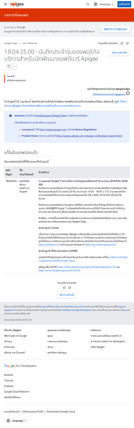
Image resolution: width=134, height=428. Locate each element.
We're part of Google (15, 335)
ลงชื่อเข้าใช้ (124, 4)
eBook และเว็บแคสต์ (14, 352)
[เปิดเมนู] (5, 4)
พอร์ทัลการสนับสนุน (57, 352)
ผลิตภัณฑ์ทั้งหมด (12, 397)
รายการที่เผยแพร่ (16, 15)
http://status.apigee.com (53, 129)
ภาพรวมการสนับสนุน (57, 341)
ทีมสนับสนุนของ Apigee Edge (51, 115)
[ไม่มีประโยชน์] (127, 43)
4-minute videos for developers (108, 341)
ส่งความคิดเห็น (119, 52)
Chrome (8, 380)
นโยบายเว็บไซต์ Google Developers (74, 310)
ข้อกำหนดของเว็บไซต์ (33, 411)
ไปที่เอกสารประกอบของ (109, 94)
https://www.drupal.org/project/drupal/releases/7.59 (86, 267)
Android (8, 375)
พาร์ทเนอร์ (9, 347)
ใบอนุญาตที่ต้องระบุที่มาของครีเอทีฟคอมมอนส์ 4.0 (61, 306)
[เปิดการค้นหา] (88, 4)
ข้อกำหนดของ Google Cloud (61, 411)
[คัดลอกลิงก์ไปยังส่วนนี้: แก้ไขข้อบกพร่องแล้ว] (41, 153)
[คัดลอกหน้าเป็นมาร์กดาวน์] (9, 66)
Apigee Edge (10, 43)
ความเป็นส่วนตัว (12, 411)
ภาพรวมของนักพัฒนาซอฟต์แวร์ (106, 335)
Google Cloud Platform (16, 391)
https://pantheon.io (49, 244)
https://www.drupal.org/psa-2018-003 (59, 270)
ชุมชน (50, 335)
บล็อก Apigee (98, 347)
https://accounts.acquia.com (100, 244)
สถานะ (50, 347)
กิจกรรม (8, 341)
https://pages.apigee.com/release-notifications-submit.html (89, 135)
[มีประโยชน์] (122, 43)
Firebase (9, 386)
